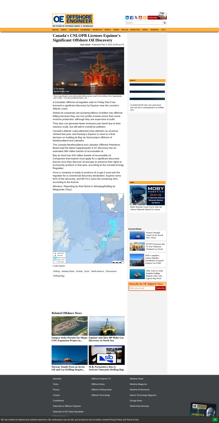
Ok (215, 420)
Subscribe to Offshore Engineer (67, 406)
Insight (133, 80)
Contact (56, 395)
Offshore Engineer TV (101, 379)
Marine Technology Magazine (143, 395)
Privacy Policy (116, 420)
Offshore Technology (100, 395)
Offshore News (98, 384)
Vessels (108, 30)
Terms (55, 384)
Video (132, 182)
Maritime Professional (139, 390)
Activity (79, 271)
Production (135, 30)
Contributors (58, 401)
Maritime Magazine (138, 384)
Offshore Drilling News (101, 390)
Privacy (56, 390)
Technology (97, 30)
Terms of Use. (133, 420)
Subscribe (152, 17)
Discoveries (111, 271)
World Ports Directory (139, 406)
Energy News (136, 401)
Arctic (86, 271)
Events (145, 30)
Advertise (154, 30)
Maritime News (136, 379)
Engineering (85, 30)
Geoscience (74, 30)
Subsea (116, 30)
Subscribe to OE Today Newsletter (68, 412)
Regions (55, 30)
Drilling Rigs (59, 276)
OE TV (163, 30)
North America (97, 271)
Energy (64, 30)
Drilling (125, 30)
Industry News (68, 271)
